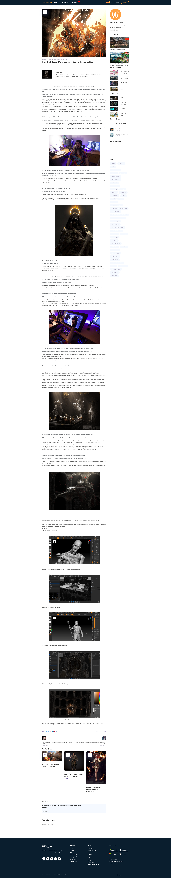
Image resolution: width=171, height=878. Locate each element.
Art (123, 189)
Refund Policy (91, 862)
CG (113, 198)
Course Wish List (92, 850)
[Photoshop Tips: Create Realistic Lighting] (52, 760)
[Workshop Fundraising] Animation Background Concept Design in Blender (119, 64)
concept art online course (119, 214)
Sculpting (115, 259)
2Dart (121, 163)
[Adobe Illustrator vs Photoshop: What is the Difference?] (96, 783)
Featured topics (73, 861)
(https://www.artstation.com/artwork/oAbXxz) (54, 196)
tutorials (123, 266)
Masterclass (65, 2)
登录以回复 (44, 811)
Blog (89, 857)
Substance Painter (117, 262)
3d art (65, 772)
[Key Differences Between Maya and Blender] (74, 770)
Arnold (114, 189)
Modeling (115, 250)
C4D (123, 195)
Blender (115, 195)
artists (123, 192)
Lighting (114, 246)
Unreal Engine (116, 269)
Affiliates (90, 859)
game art (115, 237)
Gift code (111, 863)
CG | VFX (72, 848)
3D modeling (116, 176)
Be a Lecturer (91, 848)
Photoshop (60, 59)
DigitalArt (115, 224)
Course (56, 2)
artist (114, 192)
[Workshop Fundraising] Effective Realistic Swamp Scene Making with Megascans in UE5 (118, 51)
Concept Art (115, 211)
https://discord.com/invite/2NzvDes (52, 725)
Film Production (74, 859)
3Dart (49, 59)
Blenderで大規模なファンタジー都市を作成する (124, 78)
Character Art (116, 205)
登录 (52, 824)
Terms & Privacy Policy (93, 864)
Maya (124, 246)
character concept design (119, 208)
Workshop (76, 2)
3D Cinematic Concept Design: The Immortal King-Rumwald (86, 276)
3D (113, 166)
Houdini (114, 240)
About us (90, 860)
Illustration (116, 243)
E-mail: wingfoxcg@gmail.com (116, 861)
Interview (44, 59)
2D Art (43, 762)
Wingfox (115, 272)
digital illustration (118, 227)
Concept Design (74, 856)
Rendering (115, 256)
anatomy (114, 182)
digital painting (116, 230)
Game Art (72, 850)
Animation (72, 857)
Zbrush (65, 59)
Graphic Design (73, 854)
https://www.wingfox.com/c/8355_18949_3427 (60, 719)
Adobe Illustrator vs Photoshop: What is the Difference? (94, 789)
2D (113, 163)
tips (113, 266)
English (120, 875)
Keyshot (54, 59)
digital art (115, 221)
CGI (120, 198)
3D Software (115, 179)
